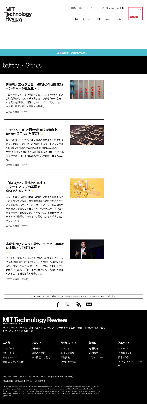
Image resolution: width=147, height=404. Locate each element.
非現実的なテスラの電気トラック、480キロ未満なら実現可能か (35, 246)
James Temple (12, 111)
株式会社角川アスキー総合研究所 (30, 381)
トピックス (88, 19)
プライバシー (96, 357)
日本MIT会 (123, 357)
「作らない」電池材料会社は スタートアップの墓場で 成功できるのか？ (26, 186)
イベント (120, 19)
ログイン (92, 8)
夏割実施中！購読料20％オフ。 (73, 52)
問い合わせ (8, 353)
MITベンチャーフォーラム (130, 363)
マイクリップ (106, 8)
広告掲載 (65, 357)
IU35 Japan (123, 348)
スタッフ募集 (67, 353)
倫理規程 (93, 348)
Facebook (58, 306)
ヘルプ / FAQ (9, 348)
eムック (109, 19)
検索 (119, 8)
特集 (99, 19)
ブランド (65, 348)
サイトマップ (10, 357)
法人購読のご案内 (41, 357)
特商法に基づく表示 (13, 361)
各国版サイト (125, 353)
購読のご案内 (77, 8)
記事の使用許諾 (69, 361)
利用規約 (93, 353)
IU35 (76, 19)
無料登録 (134, 17)
